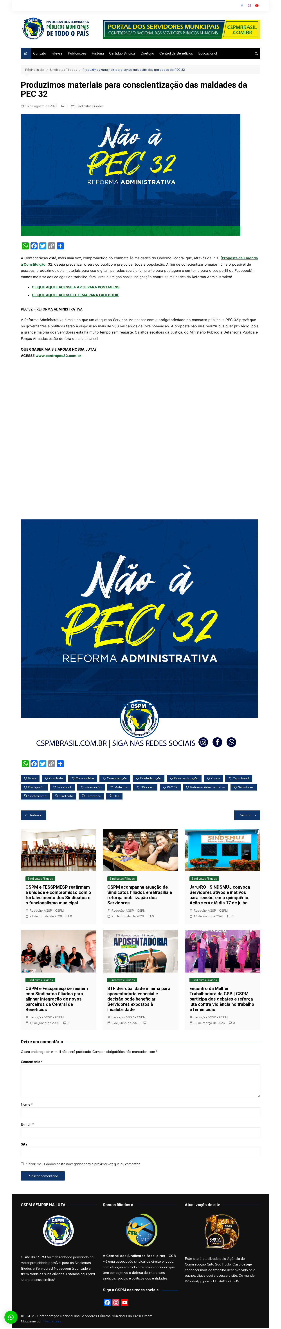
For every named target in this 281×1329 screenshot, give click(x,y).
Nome (27, 1104)
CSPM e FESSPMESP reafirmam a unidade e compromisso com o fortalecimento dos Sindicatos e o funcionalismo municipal (58, 894)
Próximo (245, 815)
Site (24, 1144)
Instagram (249, 5)
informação (93, 787)
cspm (215, 778)
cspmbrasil (241, 778)
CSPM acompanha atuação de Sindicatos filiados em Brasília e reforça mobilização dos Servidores (139, 894)
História (98, 53)
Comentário (32, 1062)
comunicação (117, 778)
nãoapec (147, 787)
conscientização (186, 778)
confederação (150, 778)
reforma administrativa (207, 787)
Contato (39, 53)
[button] (11, 1317)
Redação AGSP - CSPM (47, 910)
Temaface (93, 796)
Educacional (207, 53)
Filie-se (57, 53)
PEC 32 (172, 787)
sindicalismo (37, 796)
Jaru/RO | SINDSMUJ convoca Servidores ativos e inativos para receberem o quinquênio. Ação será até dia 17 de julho (219, 894)
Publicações (77, 53)
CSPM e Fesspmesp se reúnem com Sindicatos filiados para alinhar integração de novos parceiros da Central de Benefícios (56, 999)
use (116, 796)
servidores (245, 787)
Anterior (36, 815)
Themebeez (52, 1321)
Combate (56, 778)
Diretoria (147, 53)
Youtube (257, 5)
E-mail (27, 1124)
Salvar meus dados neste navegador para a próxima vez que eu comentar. (83, 1164)
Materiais (121, 787)
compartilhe (85, 778)
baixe (32, 778)
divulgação (36, 787)
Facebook (242, 5)
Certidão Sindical (122, 53)
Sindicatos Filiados (90, 106)
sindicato (66, 796)
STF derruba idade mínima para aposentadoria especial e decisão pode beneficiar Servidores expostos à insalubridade (138, 999)
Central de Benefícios (176, 53)
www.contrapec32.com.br (58, 355)
